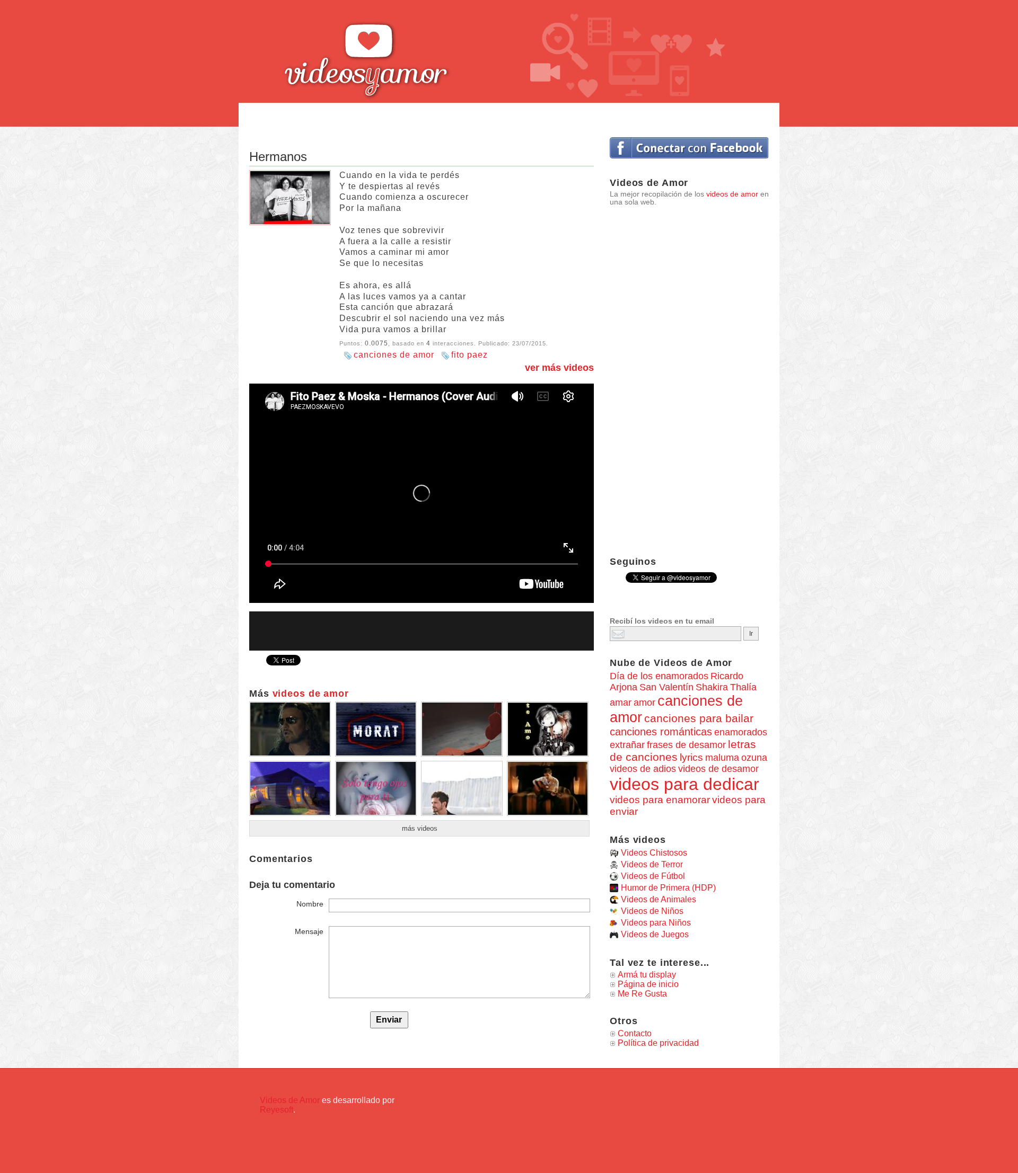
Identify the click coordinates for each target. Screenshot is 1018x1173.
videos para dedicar (684, 784)
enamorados (740, 731)
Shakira (712, 687)
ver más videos (559, 367)
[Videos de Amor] (395, 50)
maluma (722, 757)
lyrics (691, 757)
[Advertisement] (509, 115)
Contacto (635, 1033)
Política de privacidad (658, 1042)
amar (620, 702)
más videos (419, 828)
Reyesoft (276, 1109)
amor (644, 702)
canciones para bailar (698, 718)
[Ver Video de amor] (290, 752)
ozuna (754, 757)
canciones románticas (661, 731)
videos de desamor (718, 768)
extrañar (627, 745)
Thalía (743, 687)
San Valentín (666, 687)
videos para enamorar (660, 799)
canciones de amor (394, 354)
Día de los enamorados (659, 676)
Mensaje (309, 931)
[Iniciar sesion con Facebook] (689, 147)
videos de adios (643, 768)
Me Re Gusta (642, 993)
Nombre (309, 904)
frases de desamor (686, 745)
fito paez (469, 354)
